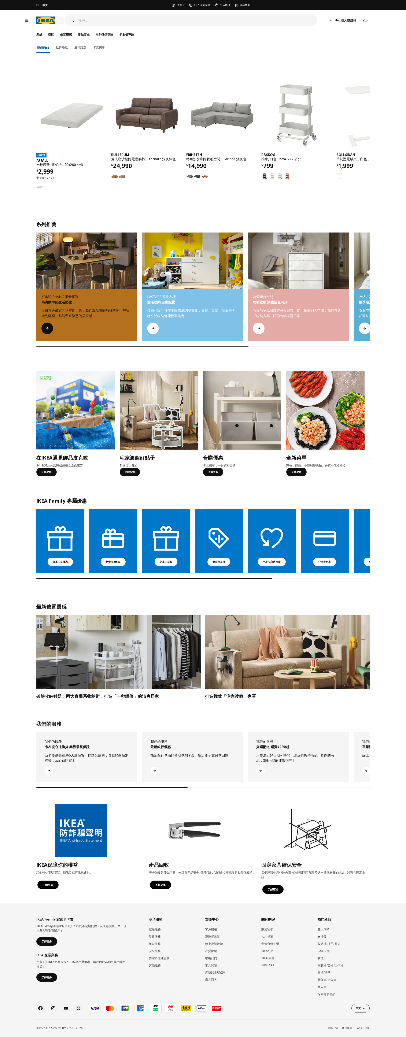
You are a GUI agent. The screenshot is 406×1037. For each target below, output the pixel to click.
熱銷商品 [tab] (43, 47)
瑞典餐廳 (245, 5)
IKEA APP (267, 965)
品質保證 (211, 951)
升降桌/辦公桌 (327, 980)
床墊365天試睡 (215, 972)
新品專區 (84, 34)
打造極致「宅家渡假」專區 (230, 696)
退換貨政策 (212, 936)
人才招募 (267, 936)
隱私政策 (333, 1028)
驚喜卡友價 (219, 562)
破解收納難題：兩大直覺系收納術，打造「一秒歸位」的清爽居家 (97, 696)
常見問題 (211, 965)
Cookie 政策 (362, 1028)
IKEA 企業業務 (202, 5)
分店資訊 (225, 5)
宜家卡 (181, 5)
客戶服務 (211, 929)
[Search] (72, 20)
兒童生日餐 (166, 562)
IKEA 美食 (267, 958)
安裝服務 (155, 951)
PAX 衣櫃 (324, 951)
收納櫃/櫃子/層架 (329, 944)
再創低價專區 (104, 34)
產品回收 (211, 980)
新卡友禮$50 (113, 562)
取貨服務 (155, 936)
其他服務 (155, 965)
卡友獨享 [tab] (99, 47)
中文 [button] (358, 1008)
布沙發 (322, 936)
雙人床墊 (323, 929)
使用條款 (347, 1028)
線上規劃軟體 (214, 944)
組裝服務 (155, 944)
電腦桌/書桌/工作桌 (330, 965)
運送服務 (155, 929)
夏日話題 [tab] (80, 47)
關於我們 (267, 929)
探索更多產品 (326, 994)
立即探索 (130, 472)
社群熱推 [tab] (62, 47)
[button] (369, 291)
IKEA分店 (267, 951)
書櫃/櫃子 (324, 972)
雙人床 (322, 987)
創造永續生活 (270, 944)
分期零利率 (324, 562)
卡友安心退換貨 (272, 562)
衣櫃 (321, 958)
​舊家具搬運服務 (159, 958)
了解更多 (46, 472)
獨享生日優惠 (60, 562)
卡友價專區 (126, 34)
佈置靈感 (66, 34)
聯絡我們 (211, 958)
